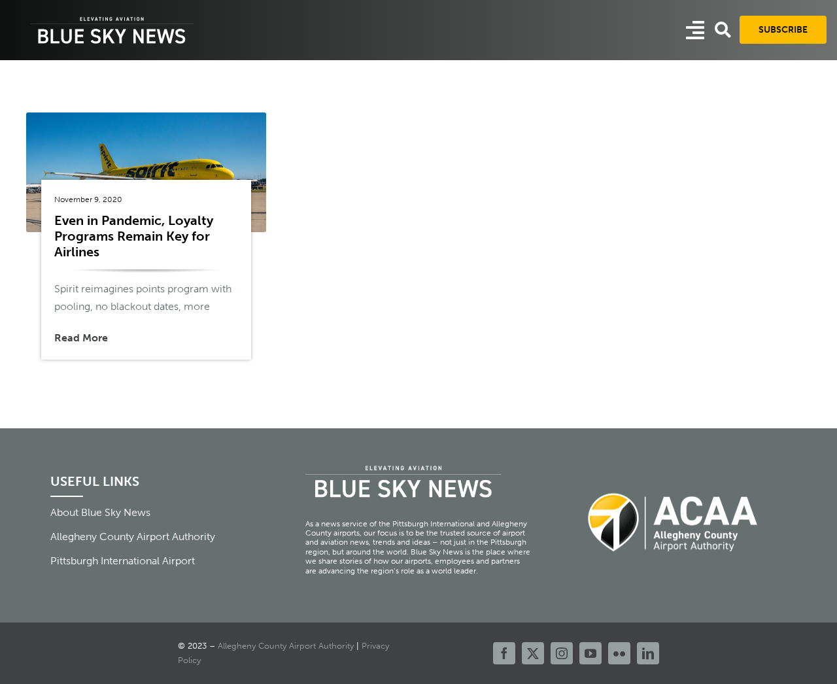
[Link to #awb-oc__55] (695, 30)
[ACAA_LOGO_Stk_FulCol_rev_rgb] (673, 485)
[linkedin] (648, 653)
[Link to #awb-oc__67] (723, 30)
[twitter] (533, 653)
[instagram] (562, 653)
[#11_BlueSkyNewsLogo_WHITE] (112, 18)
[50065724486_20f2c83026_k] (146, 117)
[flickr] (619, 653)
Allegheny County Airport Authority (286, 646)
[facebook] (504, 653)
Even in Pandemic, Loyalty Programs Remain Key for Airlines (133, 236)
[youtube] (590, 653)
